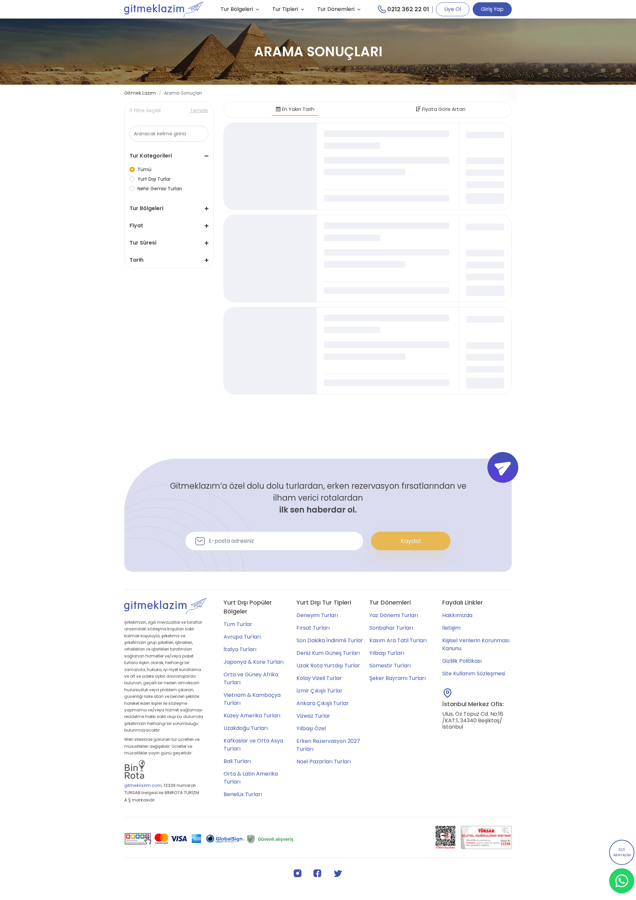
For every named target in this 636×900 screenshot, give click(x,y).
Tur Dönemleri (335, 9)
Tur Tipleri (285, 9)
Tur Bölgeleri (237, 9)
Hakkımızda (457, 615)
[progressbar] (270, 166)
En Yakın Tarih (297, 109)
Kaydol (411, 541)
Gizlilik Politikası (462, 661)
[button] (169, 156)
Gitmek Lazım (140, 93)
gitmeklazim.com (143, 785)
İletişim (451, 628)
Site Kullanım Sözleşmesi (473, 673)
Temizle (199, 110)
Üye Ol (452, 9)
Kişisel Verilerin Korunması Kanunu (475, 644)
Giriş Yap (492, 9)
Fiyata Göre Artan (443, 109)
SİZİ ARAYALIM (622, 852)
